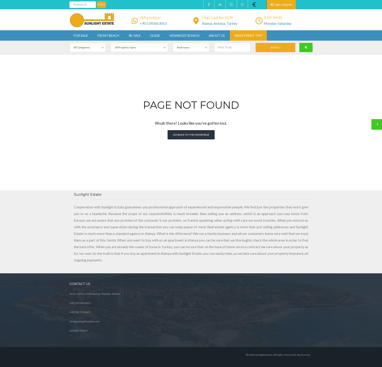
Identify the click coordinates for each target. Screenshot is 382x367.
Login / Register (283, 4)
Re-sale (135, 35)
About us (217, 35)
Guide (155, 35)
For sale (81, 35)
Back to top (303, 354)
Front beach (108, 35)
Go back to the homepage (191, 134)
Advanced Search (184, 35)
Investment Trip (248, 35)
